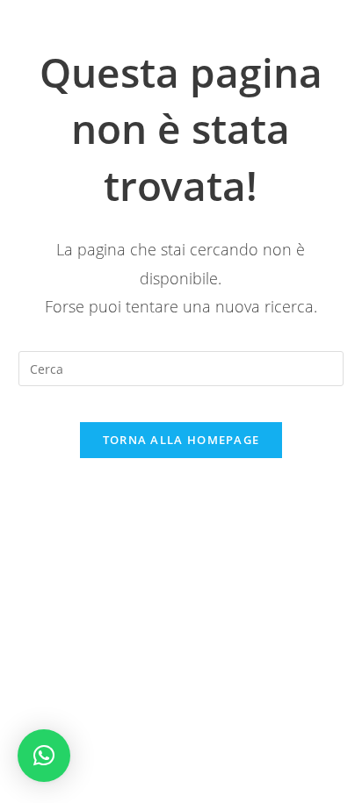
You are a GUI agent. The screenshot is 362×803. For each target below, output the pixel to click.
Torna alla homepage (181, 440)
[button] (44, 755)
